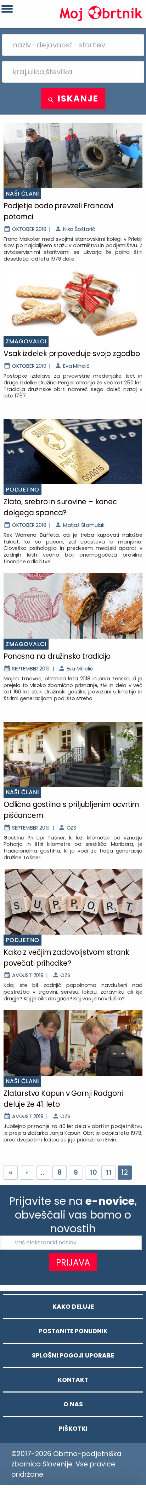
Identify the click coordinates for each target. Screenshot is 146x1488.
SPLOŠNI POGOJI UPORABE (73, 1355)
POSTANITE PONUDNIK (73, 1331)
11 (109, 1172)
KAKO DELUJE (73, 1306)
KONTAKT (73, 1380)
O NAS (73, 1404)
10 (93, 1172)
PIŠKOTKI (73, 1428)
